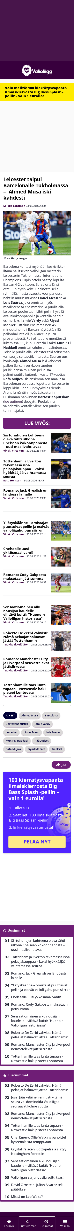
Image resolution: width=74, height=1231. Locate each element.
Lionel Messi (31, 732)
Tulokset (57, 749)
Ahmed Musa (29, 715)
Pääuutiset (42, 740)
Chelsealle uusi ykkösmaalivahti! (18, 550)
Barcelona (51, 715)
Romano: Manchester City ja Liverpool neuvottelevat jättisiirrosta (26, 663)
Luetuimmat (18, 1075)
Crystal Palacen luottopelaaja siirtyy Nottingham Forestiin (38, 1151)
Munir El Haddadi (17, 740)
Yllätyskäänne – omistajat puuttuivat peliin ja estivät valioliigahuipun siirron (26, 526)
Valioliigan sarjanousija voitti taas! (37, 1177)
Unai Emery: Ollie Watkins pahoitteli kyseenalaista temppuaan (39, 1139)
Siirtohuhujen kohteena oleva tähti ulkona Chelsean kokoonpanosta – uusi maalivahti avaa (25, 441)
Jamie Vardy (42, 724)
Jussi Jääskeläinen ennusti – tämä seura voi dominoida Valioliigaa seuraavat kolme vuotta (36, 1101)
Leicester (11, 732)
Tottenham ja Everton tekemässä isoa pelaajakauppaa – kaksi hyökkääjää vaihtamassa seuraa (24, 469)
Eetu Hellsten (12, 480)
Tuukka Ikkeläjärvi (15, 644)
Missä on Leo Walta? (27, 1196)
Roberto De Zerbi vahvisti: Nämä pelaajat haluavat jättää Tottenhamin (25, 637)
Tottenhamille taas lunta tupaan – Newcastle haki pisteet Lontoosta (24, 688)
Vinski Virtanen (13, 450)
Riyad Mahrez (36, 749)
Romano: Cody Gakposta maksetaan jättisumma (24, 576)
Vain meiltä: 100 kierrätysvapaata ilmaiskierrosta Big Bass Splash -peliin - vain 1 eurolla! (36, 91)
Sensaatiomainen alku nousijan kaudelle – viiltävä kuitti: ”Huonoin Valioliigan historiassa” (24, 613)
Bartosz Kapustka (17, 724)
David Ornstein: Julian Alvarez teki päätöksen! (37, 1187)
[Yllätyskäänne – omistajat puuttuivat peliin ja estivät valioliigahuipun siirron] (61, 531)
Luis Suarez (53, 732)
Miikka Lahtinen (14, 206)
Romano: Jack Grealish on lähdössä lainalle (25, 492)
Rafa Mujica (13, 749)
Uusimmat (16, 930)
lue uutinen (13, 401)
